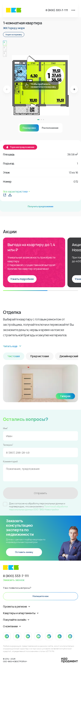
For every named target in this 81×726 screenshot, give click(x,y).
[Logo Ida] (69, 660)
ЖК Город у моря (14, 28)
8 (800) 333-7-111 (57, 10)
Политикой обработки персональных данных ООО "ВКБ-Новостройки (38, 508)
